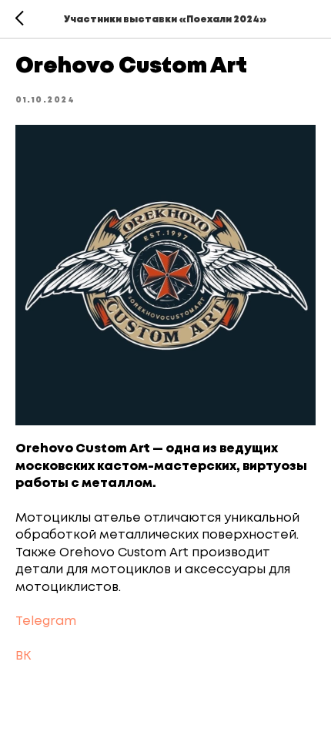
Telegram (45, 621)
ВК (23, 656)
